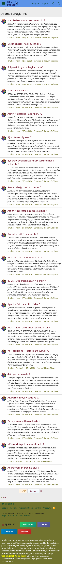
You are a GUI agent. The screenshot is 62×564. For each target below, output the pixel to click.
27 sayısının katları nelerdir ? (23, 421)
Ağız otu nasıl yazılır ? (19, 137)
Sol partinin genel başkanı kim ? (25, 67)
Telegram (9, 531)
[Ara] (58, 3)
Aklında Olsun (49, 368)
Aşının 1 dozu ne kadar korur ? (24, 113)
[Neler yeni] (53, 3)
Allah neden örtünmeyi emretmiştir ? (28, 327)
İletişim (5, 508)
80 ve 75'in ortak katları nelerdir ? (26, 280)
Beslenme (47, 461)
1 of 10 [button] (23, 491)
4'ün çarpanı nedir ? (18, 374)
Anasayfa (47, 508)
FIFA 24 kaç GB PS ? (18, 90)
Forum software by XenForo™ (23, 513)
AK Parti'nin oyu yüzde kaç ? (23, 397)
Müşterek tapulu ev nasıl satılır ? (25, 444)
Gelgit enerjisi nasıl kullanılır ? (24, 43)
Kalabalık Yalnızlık (23, 515)
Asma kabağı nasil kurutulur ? (24, 187)
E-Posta (24, 531)
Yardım (38, 508)
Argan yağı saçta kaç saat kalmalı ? (27, 210)
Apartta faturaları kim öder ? (23, 304)
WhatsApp (28, 524)
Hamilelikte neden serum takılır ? (26, 20)
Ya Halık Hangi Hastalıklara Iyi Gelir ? (28, 350)
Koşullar (13, 508)
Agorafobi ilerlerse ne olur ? (23, 467)
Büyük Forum (8, 515)
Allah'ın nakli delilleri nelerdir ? (24, 257)
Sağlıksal (54, 37)
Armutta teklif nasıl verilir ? (22, 234)
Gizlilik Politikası (26, 508)
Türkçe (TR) (9, 503)
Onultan (11, 37)
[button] (3, 3)
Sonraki (33, 491)
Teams (44, 524)
